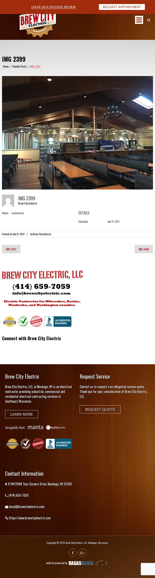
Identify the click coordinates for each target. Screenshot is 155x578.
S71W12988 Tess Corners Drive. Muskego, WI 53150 (40, 484)
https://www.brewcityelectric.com (30, 518)
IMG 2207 (11, 249)
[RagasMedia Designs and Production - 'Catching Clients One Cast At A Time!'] (77, 566)
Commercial (18, 213)
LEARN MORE (21, 414)
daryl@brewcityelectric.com (26, 506)
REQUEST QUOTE (100, 409)
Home (6, 66)
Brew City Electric (27, 203)
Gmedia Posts (19, 66)
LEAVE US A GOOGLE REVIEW (53, 7)
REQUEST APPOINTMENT (122, 7)
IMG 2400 (144, 249)
